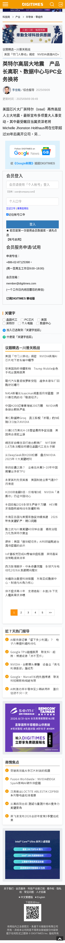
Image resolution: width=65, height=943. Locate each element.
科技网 (6, 17)
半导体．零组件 (34, 17)
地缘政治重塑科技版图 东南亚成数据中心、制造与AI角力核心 (31, 581)
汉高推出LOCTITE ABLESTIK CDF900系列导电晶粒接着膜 (34, 793)
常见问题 (29, 892)
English (41, 897)
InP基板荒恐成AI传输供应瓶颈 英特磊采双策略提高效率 (31, 556)
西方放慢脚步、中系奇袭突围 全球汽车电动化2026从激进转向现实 (32, 568)
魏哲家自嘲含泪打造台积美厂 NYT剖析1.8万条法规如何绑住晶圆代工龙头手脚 (30, 445)
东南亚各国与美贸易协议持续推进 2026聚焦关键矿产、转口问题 (31, 519)
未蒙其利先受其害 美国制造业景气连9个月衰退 (31, 482)
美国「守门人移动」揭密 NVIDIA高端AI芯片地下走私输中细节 (31, 358)
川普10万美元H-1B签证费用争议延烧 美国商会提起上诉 (31, 432)
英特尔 (10, 323)
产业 (17, 17)
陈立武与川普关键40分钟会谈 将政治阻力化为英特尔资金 (31, 531)
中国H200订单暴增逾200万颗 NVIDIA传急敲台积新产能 (31, 408)
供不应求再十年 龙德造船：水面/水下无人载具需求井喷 (31, 593)
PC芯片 (29, 319)
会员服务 (20, 888)
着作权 (50, 888)
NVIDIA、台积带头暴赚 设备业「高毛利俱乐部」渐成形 (35, 666)
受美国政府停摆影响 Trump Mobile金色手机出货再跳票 (31, 370)
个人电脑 (27, 323)
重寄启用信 (22, 208)
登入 (32, 224)
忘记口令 (10, 208)
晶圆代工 (11, 319)
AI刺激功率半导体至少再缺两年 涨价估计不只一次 (34, 691)
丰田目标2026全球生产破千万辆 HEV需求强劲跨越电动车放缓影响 (31, 506)
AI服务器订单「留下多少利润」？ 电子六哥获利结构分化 (34, 642)
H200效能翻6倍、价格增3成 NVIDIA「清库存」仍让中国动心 (32, 494)
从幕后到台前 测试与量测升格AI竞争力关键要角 (35, 806)
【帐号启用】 (14, 239)
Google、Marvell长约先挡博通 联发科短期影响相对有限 (34, 679)
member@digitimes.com (21, 283)
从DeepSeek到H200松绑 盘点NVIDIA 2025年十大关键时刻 (30, 457)
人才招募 (41, 892)
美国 (44, 319)
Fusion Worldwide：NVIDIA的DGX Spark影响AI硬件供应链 (32, 781)
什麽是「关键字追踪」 (20, 336)
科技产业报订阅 (36, 888)
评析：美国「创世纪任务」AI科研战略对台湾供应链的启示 (32, 543)
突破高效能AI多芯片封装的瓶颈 (30, 771)
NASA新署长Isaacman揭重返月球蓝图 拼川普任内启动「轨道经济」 (32, 395)
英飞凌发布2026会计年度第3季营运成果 (34, 818)
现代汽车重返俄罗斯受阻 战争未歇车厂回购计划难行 (32, 383)
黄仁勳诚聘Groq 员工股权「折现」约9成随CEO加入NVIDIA (32, 420)
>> (50, 612)
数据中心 (45, 323)
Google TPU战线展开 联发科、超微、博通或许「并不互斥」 (32, 654)
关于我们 (9, 888)
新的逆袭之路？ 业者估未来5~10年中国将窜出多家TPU (31, 469)
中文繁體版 (27, 897)
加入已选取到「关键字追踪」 (25, 330)
